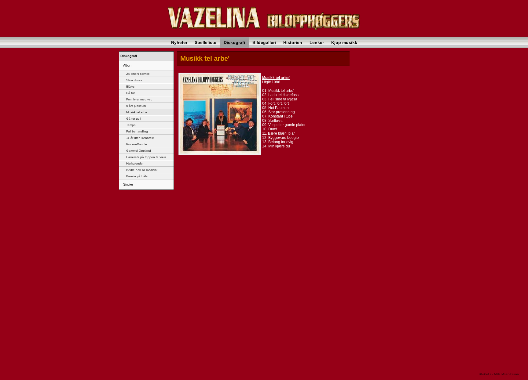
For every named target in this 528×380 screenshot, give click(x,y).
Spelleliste (205, 42)
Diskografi (234, 42)
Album (127, 65)
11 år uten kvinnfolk (139, 137)
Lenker (317, 42)
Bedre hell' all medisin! (141, 170)
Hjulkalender (134, 163)
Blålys (129, 86)
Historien (292, 42)
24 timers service (137, 73)
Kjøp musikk (344, 42)
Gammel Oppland (138, 150)
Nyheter (179, 42)
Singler (127, 184)
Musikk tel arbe (136, 112)
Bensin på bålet (136, 176)
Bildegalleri (264, 42)
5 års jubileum (135, 105)
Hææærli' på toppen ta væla (145, 157)
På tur (130, 93)
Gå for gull (133, 118)
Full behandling (136, 131)
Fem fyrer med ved (138, 99)
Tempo (130, 125)
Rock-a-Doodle (136, 144)
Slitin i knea (133, 80)
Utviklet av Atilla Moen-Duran (499, 374)
